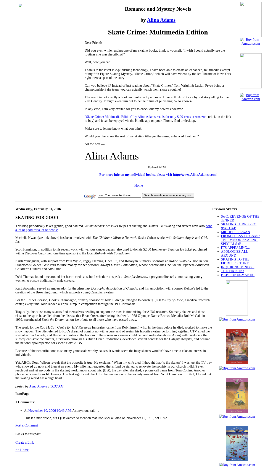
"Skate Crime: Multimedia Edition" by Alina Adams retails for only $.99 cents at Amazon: (146, 117)
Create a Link (24, 442)
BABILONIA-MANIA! (237, 275)
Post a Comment (26, 425)
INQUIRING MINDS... (237, 267)
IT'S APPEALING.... (236, 247)
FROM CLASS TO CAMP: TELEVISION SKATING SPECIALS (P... (240, 240)
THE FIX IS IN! (232, 271)
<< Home (22, 450)
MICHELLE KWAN (235, 232)
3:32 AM (57, 386)
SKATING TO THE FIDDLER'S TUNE (235, 261)
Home (138, 185)
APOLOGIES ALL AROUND (234, 253)
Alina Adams (161, 20)
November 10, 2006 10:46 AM (49, 410)
